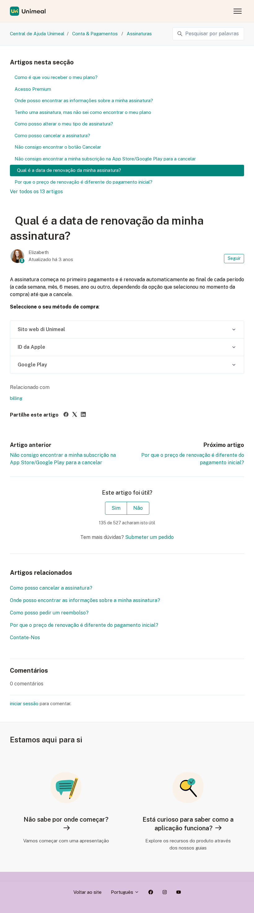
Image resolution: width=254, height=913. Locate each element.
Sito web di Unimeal (41, 329)
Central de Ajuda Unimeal (37, 33)
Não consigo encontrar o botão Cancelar (58, 147)
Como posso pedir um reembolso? (49, 613)
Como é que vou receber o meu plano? (56, 77)
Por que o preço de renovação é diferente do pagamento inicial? (84, 625)
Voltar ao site (87, 892)
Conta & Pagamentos (95, 33)
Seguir (234, 258)
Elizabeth (38, 252)
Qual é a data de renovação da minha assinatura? (68, 170)
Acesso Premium (33, 89)
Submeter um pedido (149, 537)
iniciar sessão (24, 703)
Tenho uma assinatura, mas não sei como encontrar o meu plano (83, 112)
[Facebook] (66, 415)
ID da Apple (31, 347)
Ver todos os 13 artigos (36, 191)
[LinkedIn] (83, 415)
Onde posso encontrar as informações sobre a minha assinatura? (85, 600)
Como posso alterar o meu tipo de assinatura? (64, 123)
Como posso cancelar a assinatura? (51, 588)
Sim (116, 508)
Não (138, 508)
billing (16, 398)
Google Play (32, 365)
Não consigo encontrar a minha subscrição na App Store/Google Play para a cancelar (105, 158)
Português (122, 892)
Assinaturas (139, 33)
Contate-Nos (25, 637)
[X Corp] (74, 415)
